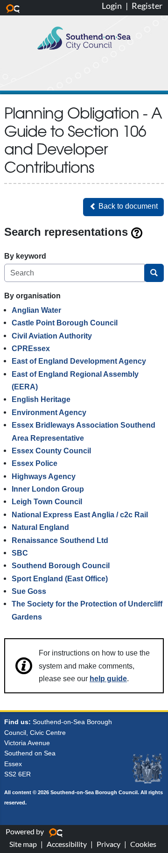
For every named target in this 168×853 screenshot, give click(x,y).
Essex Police (34, 463)
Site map (23, 843)
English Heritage (41, 399)
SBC (20, 553)
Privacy (108, 843)
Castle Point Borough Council (65, 322)
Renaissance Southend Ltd (60, 540)
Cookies (143, 843)
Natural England (40, 527)
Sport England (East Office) (60, 578)
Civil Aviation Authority (52, 335)
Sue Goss (29, 591)
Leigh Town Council (47, 501)
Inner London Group (48, 489)
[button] (123, 207)
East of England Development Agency (79, 361)
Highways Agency (44, 476)
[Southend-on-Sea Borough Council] (84, 37)
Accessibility (67, 843)
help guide (108, 678)
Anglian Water (36, 310)
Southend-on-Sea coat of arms (147, 769)
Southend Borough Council (61, 565)
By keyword (25, 256)
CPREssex (31, 348)
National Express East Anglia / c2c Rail (80, 514)
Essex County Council (51, 450)
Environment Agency (49, 412)
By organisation (32, 295)
